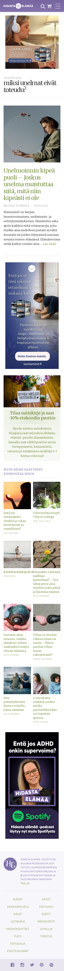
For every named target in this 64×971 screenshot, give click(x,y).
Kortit (46, 914)
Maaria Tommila (17, 205)
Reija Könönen (41, 595)
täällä (24, 883)
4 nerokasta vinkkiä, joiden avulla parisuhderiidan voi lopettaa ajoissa (45, 708)
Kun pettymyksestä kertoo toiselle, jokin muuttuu (14, 704)
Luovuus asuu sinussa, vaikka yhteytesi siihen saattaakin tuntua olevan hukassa (16, 643)
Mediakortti (46, 921)
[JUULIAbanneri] (32, 785)
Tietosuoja (17, 943)
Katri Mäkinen (11, 654)
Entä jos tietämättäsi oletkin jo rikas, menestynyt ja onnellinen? (15, 521)
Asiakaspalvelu (18, 906)
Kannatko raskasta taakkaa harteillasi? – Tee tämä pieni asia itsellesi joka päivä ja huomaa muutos (46, 582)
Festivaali (46, 906)
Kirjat (18, 914)
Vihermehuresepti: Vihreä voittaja (46, 515)
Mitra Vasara (40, 721)
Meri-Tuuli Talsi (42, 521)
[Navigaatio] (57, 6)
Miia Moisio (9, 576)
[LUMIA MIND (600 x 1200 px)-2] (32, 315)
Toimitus (46, 936)
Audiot (18, 899)
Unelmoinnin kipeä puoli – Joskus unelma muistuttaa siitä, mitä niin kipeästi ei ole (29, 184)
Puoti (18, 936)
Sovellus (46, 929)
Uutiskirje (18, 921)
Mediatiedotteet (17, 929)
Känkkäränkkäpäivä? (17, 572)
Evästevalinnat (18, 951)
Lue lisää (49, 244)
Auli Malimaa (11, 533)
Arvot (46, 899)
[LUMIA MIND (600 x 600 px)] (32, 42)
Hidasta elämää (18, 6)
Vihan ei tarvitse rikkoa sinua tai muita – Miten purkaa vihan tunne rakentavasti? (45, 644)
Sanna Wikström (42, 659)
